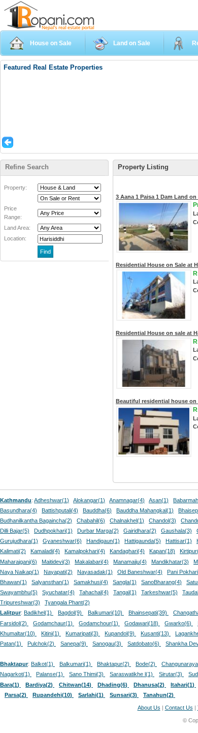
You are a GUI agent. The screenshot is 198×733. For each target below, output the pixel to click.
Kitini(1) (51, 633)
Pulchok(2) (41, 643)
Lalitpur (10, 612)
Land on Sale (131, 43)
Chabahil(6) (91, 520)
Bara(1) (10, 685)
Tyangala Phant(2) (67, 602)
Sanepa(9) (74, 643)
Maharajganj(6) (18, 562)
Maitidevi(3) (56, 562)
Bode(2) (146, 664)
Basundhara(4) (18, 510)
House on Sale (51, 43)
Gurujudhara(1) (19, 541)
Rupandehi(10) (53, 695)
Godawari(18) (142, 623)
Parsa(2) (16, 695)
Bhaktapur (14, 664)
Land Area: (17, 228)
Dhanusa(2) (150, 685)
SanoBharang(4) (161, 582)
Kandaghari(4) (127, 551)
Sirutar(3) (171, 674)
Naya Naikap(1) (19, 572)
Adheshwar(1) (51, 500)
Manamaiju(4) (130, 562)
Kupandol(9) (120, 633)
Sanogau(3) (107, 643)
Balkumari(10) (106, 612)
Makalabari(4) (92, 562)
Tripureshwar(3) (20, 602)
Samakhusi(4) (91, 582)
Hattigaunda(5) (142, 541)
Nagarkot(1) (15, 674)
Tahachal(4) (94, 592)
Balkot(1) (43, 664)
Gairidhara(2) (139, 531)
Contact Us (179, 708)
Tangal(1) (125, 592)
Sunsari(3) (124, 695)
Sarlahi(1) (91, 695)
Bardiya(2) (39, 685)
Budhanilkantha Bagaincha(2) (36, 520)
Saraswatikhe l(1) (132, 674)
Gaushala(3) (176, 531)
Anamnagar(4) (127, 500)
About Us (149, 708)
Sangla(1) (125, 582)
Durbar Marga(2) (98, 531)
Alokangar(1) (89, 500)
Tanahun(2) (159, 695)
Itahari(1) (183, 685)
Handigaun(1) (103, 541)
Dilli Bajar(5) (14, 531)
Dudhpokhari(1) (53, 531)
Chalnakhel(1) (127, 520)
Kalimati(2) (13, 551)
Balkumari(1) (75, 664)
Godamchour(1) (99, 623)
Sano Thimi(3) (87, 674)
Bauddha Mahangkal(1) (145, 510)
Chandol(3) (162, 520)
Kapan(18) (162, 551)
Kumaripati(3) (82, 633)
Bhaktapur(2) (114, 664)
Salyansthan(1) (50, 582)
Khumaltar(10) (18, 633)
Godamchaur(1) (53, 623)
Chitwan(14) (76, 685)
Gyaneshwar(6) (62, 541)
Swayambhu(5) (19, 592)
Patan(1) (11, 643)
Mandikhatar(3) (170, 562)
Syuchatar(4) (58, 592)
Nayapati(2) (58, 572)
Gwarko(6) (178, 623)
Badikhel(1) (38, 612)
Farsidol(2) (14, 623)
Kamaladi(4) (45, 551)
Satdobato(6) (144, 643)
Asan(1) (159, 500)
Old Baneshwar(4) (139, 572)
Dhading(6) (113, 685)
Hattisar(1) (179, 541)
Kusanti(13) (156, 633)
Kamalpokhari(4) (84, 551)
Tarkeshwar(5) (159, 592)
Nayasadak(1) (95, 572)
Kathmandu (15, 500)
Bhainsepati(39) (148, 612)
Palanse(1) (50, 674)
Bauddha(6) (97, 510)
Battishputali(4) (60, 510)
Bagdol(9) (70, 612)
